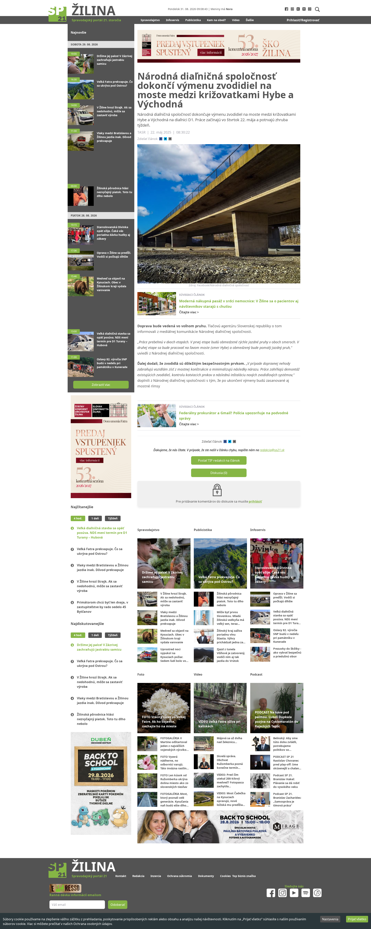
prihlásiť (255, 501)
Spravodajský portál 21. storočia (96, 20)
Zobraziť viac (101, 385)
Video (236, 20)
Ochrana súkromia (179, 876)
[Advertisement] (101, 165)
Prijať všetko (357, 919)
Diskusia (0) (218, 473)
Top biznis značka (244, 876)
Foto (140, 674)
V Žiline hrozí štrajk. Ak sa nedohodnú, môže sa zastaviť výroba (99, 586)
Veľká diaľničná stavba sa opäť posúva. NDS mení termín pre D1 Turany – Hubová (102, 533)
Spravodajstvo (150, 20)
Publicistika (193, 20)
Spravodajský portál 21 (89, 876)
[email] (170, 138)
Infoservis (172, 20)
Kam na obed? (216, 20)
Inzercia (156, 876)
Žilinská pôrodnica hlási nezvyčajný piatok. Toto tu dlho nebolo (101, 719)
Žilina (94, 10)
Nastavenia (330, 919)
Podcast (256, 674)
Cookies (225, 876)
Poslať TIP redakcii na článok (219, 460)
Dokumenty (206, 876)
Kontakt (120, 876)
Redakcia (138, 876)
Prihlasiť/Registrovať (303, 20)
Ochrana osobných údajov (92, 924)
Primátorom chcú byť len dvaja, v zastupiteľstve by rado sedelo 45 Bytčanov (102, 607)
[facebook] (160, 138)
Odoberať (118, 905)
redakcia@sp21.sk (272, 450)
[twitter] (165, 138)
